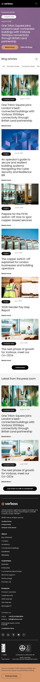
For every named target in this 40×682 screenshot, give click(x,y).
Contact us (6, 612)
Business (4, 564)
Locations (5, 552)
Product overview (8, 592)
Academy (5, 544)
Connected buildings (10, 548)
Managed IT (6, 606)
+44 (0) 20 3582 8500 (16, 616)
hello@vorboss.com (15, 619)
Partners (5, 582)
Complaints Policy (7, 628)
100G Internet (6, 599)
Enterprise (5, 568)
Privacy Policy (6, 524)
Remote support (8, 575)
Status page (6, 578)
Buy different (6, 537)
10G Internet (6, 602)
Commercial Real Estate (11, 571)
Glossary (5, 555)
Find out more (11, 676)
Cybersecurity (7, 595)
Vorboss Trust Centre (8, 527)
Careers (4, 541)
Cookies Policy (6, 521)
